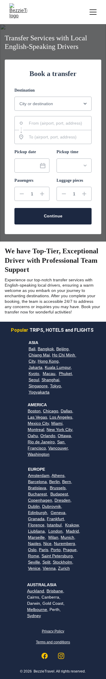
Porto (56, 549)
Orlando (47, 435)
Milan (53, 537)
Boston (34, 411)
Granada (36, 518)
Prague (70, 549)
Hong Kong (48, 361)
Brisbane (55, 591)
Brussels (58, 487)
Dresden (62, 500)
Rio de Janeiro (41, 442)
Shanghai (50, 379)
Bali (32, 348)
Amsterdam (38, 475)
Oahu (33, 435)
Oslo (32, 549)
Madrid (72, 531)
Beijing (62, 348)
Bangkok (46, 348)
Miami (56, 423)
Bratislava (37, 487)
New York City (59, 429)
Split (46, 562)
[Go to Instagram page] (61, 656)
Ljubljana (36, 531)
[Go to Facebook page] (48, 656)
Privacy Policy (53, 631)
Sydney (34, 615)
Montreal (36, 429)
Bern (66, 481)
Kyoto (34, 373)
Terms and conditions (53, 642)
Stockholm (62, 562)
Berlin (54, 481)
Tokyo (55, 386)
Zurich (64, 568)
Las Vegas (37, 417)
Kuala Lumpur (58, 367)
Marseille (36, 537)
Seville (34, 562)
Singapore (38, 386)
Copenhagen (40, 500)
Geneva (58, 512)
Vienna (49, 568)
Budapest (59, 494)
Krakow (72, 525)
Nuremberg (64, 543)
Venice (34, 568)
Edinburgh (37, 512)
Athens (58, 475)
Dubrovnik (51, 506)
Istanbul (54, 525)
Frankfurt (55, 518)
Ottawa (64, 435)
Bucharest (37, 494)
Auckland (35, 591)
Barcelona (37, 481)
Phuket (65, 373)
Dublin (34, 506)
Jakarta (35, 367)
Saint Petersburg (57, 556)
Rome (33, 556)
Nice (47, 543)
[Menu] (93, 12)
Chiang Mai (39, 355)
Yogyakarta (39, 392)
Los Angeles (60, 417)
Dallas (66, 411)
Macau (49, 373)
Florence (36, 525)
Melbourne (37, 609)
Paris (43, 549)
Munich (67, 537)
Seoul (34, 379)
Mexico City (38, 423)
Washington (38, 454)
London (55, 531)
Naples (34, 543)
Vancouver (58, 448)
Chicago (50, 411)
